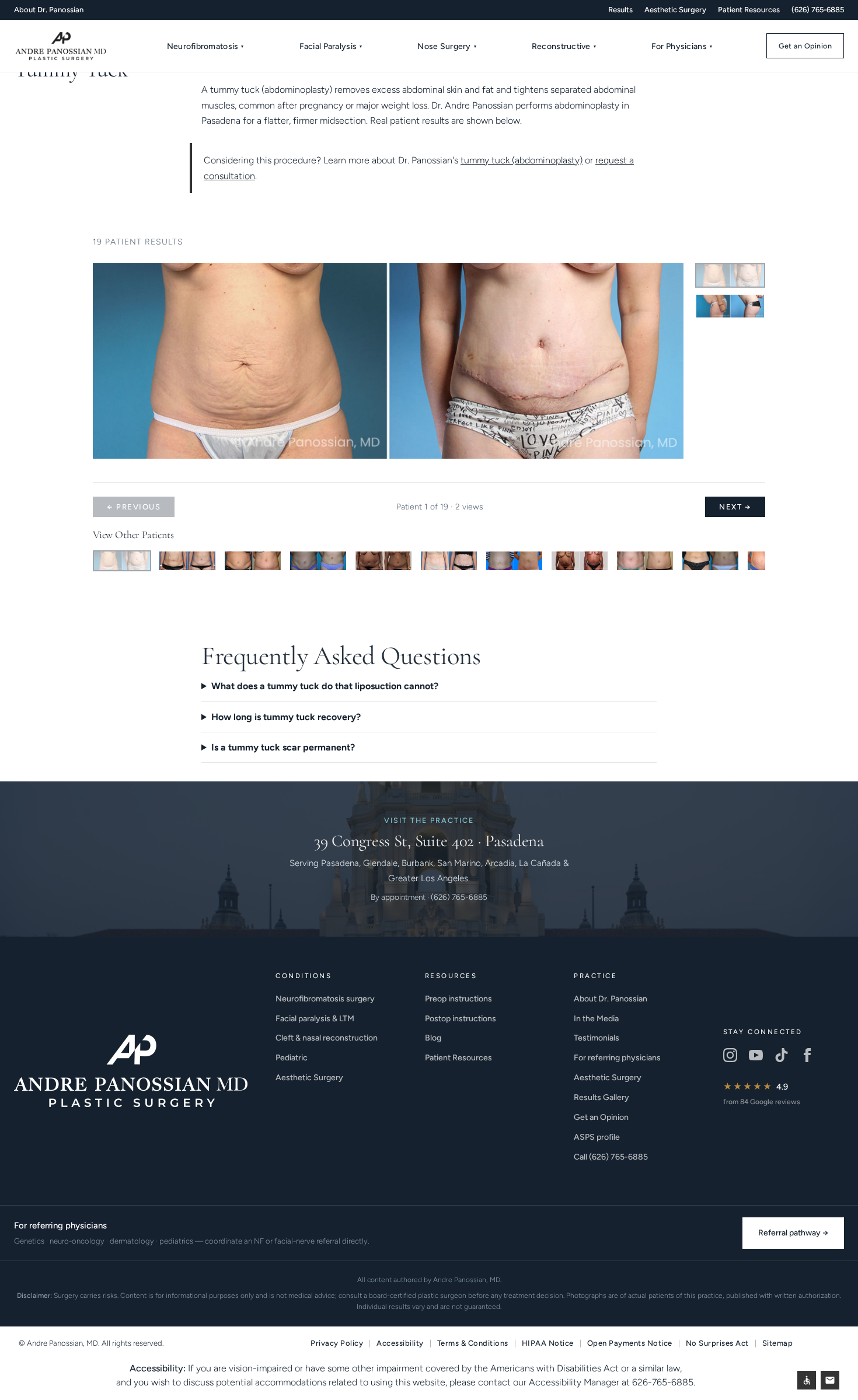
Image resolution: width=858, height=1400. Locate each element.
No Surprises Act (717, 1343)
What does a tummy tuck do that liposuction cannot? (324, 686)
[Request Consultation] (830, 1380)
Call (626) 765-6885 (611, 1157)
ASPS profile (597, 1137)
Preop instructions (458, 999)
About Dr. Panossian (48, 9)
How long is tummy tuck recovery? (286, 716)
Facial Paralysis (330, 46)
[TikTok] (782, 1055)
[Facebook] (807, 1055)
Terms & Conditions (472, 1343)
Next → (735, 506)
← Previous (134, 506)
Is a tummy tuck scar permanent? (283, 747)
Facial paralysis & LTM (314, 1019)
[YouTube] (756, 1055)
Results (620, 9)
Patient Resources (749, 9)
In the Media (596, 1019)
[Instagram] (730, 1055)
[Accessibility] (806, 1380)
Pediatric (291, 1058)
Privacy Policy (337, 1343)
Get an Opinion (805, 45)
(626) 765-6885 (817, 9)
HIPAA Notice (548, 1343)
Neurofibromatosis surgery (325, 999)
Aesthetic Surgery (675, 9)
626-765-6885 (662, 1382)
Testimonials (596, 1038)
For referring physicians (617, 1058)
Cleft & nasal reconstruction (326, 1038)
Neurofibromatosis (205, 46)
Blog (433, 1038)
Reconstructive (564, 46)
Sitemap (777, 1343)
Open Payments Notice (629, 1343)
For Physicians (681, 46)
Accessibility (400, 1343)
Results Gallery (601, 1097)
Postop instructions (460, 1019)
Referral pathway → (793, 1233)
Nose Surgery (446, 46)
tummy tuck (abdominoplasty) (522, 160)
